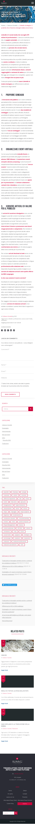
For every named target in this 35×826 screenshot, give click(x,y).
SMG (15, 316)
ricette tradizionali (8, 528)
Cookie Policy (10, 803)
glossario (23, 502)
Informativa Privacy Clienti (10, 800)
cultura (15, 495)
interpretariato (7, 508)
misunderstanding (24, 518)
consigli (24, 492)
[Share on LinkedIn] (11, 330)
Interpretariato (6, 431)
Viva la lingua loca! (7, 621)
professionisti (17, 319)
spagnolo (17, 535)
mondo (6, 521)
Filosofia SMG (7, 440)
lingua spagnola (25, 511)
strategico (4, 320)
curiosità (23, 495)
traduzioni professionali (20, 541)
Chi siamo (10, 794)
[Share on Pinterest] (14, 330)
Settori (25, 790)
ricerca (21, 525)
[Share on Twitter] (5, 330)
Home (3, 25)
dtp (20, 498)
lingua (5, 511)
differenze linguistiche (9, 498)
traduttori (17, 538)
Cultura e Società (12, 25)
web (22, 544)
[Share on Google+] (8, 330)
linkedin (10, 319)
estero (27, 498)
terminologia (7, 538)
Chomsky (15, 492)
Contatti (25, 794)
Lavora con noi (10, 797)
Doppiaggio (5, 428)
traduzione (27, 538)
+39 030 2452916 (18, 773)
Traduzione (5, 443)
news (13, 521)
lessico (25, 508)
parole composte (23, 521)
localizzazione (17, 515)
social (23, 319)
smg (15, 531)
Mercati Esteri (6, 435)
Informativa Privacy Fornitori (25, 800)
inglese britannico (20, 505)
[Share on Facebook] (2, 330)
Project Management (9, 525)
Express (25, 803)
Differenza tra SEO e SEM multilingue (12, 566)
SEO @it (20, 528)
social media (28, 319)
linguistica (6, 515)
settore (28, 528)
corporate (6, 495)
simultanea (7, 531)
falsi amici (13, 502)
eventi (5, 502)
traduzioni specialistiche (10, 544)
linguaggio (13, 511)
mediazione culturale (9, 518)
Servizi (10, 790)
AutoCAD (6, 492)
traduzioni (6, 541)
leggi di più (4, 670)
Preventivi (24, 797)
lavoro (6, 319)
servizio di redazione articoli (16, 304)
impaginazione (7, 505)
